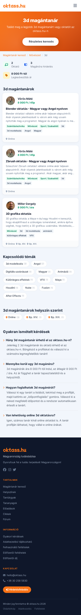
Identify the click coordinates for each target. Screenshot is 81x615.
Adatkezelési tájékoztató (17, 541)
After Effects (15, 295)
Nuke (30, 287)
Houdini (12, 287)
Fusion (47, 287)
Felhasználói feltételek (16, 547)
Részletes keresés (41, 41)
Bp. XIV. (35, 317)
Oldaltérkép (9, 608)
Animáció (65, 271)
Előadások (9, 508)
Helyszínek (9, 492)
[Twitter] (14, 469)
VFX (44, 279)
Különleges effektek (19, 279)
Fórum (6, 519)
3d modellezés (16, 263)
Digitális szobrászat (19, 271)
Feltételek (39, 608)
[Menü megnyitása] (75, 5)
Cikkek (7, 513)
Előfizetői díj (10, 558)
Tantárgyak (9, 497)
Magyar (45, 271)
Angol (39, 263)
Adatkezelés (24, 608)
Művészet (35, 55)
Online (13, 317)
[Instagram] (9, 469)
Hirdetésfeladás (18, 589)
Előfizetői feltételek (14, 552)
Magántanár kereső (14, 55)
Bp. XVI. (57, 317)
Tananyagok (10, 503)
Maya (60, 279)
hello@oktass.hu (16, 575)
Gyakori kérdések (13, 536)
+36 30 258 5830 (16, 580)
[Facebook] (4, 469)
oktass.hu (14, 5)
